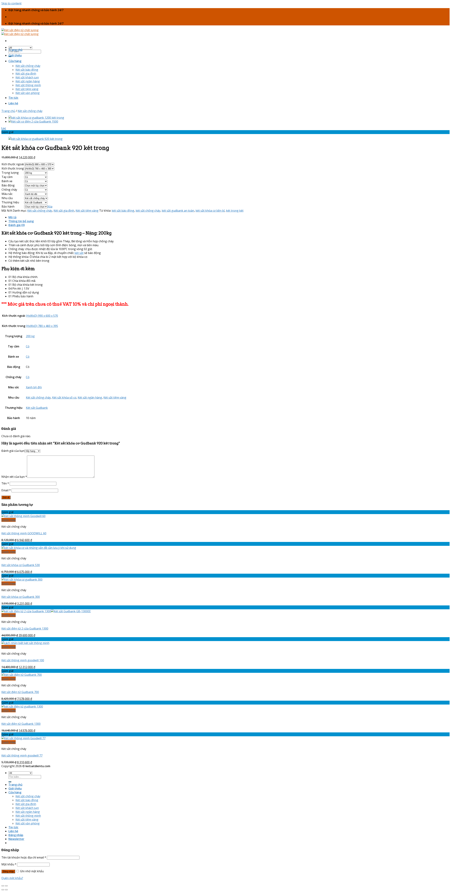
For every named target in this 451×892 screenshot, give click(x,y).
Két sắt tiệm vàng (27, 89)
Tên (5, 483)
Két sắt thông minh (28, 85)
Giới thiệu (15, 55)
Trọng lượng (10, 173)
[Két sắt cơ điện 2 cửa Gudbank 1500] (33, 121)
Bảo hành (8, 206)
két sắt (79, 253)
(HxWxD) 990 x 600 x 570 (42, 316)
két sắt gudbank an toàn (178, 211)
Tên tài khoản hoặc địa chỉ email (23, 857)
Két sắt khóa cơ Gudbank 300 (20, 597)
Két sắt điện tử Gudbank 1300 (21, 724)
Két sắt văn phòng (28, 93)
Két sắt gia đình (26, 73)
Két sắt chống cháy (28, 66)
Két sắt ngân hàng (28, 81)
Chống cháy (9, 190)
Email (6, 490)
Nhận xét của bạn (14, 477)
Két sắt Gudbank (37, 408)
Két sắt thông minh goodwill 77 (21, 755)
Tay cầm (7, 177)
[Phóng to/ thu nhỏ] (6, 885)
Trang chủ (15, 50)
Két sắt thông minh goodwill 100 (22, 660)
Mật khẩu (8, 864)
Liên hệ (13, 103)
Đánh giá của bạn (12, 451)
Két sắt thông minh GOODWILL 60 (23, 533)
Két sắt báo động (27, 70)
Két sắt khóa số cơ (64, 397)
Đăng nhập (8, 871)
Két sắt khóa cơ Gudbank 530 (20, 565)
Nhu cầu (7, 198)
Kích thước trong (13, 168)
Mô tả (12, 217)
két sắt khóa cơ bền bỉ (210, 211)
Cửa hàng (14, 61)
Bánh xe (7, 181)
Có (27, 346)
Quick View (8, 520)
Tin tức (13, 98)
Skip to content (11, 3)
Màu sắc (7, 194)
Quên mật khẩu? (12, 878)
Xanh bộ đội (34, 387)
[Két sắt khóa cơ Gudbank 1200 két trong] (36, 118)
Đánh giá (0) (16, 225)
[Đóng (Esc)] (2, 885)
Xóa (49, 206)
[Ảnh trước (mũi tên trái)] (2, 889)
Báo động (8, 185)
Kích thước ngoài (13, 164)
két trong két (234, 211)
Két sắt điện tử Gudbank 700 (20, 692)
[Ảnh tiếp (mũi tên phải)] (6, 889)
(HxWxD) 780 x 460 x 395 (42, 326)
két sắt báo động (123, 211)
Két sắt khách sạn (27, 77)
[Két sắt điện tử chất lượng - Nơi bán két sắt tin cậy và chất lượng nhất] (20, 32)
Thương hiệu (10, 202)
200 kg (30, 336)
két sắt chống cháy (148, 211)
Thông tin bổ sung (21, 221)
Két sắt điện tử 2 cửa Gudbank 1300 (24, 628)
